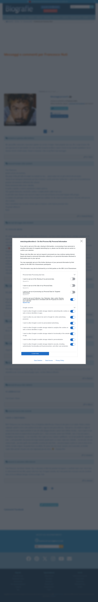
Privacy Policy (60, 360)
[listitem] (49, 275)
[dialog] (49, 301)
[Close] (82, 241)
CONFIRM (35, 353)
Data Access (49, 360)
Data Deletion (38, 360)
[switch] (72, 279)
